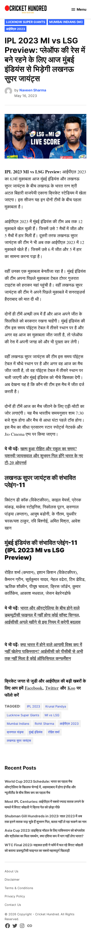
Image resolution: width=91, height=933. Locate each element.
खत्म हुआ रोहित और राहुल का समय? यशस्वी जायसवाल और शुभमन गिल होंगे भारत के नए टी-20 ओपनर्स (44, 455)
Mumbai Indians (18, 723)
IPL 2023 (33, 706)
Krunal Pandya (55, 706)
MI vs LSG (52, 715)
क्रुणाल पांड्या (15, 732)
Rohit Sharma (44, 723)
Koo (71, 688)
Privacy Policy (15, 896)
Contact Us (13, 905)
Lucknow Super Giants (25, 22)
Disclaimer (12, 879)
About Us (11, 871)
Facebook (33, 688)
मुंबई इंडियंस (35, 732)
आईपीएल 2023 (15, 29)
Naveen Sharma (32, 90)
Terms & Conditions (19, 888)
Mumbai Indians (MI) (66, 22)
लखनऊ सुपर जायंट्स (19, 740)
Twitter (52, 688)
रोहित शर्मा (53, 732)
